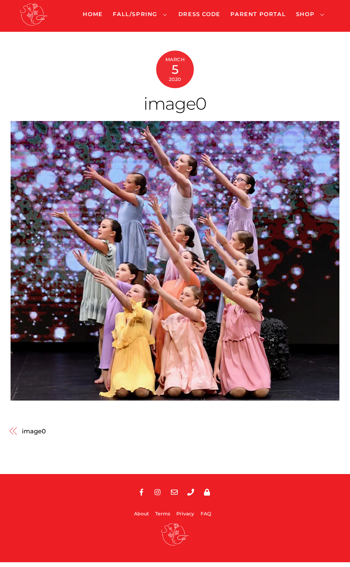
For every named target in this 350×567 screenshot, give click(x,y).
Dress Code (199, 14)
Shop (305, 14)
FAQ (206, 514)
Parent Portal (258, 14)
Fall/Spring (135, 14)
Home (93, 14)
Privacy (185, 514)
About (141, 514)
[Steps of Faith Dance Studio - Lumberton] (34, 22)
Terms (162, 514)
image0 (175, 103)
